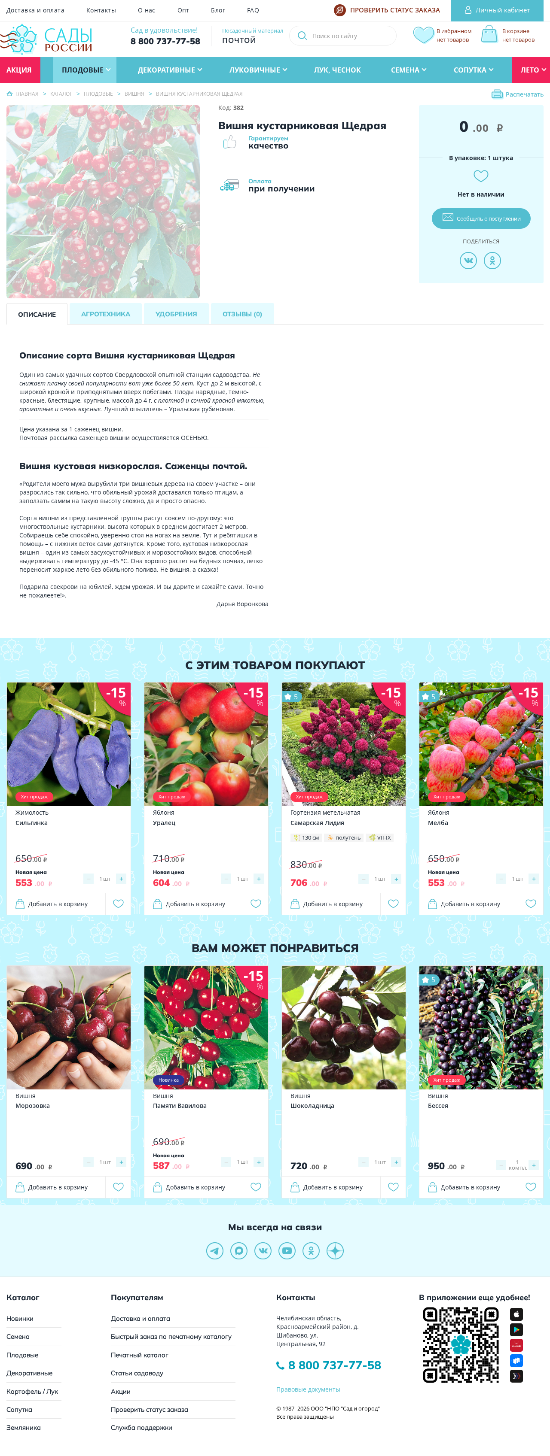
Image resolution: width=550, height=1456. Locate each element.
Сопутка (19, 1409)
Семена (18, 1336)
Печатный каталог (139, 1355)
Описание (37, 314)
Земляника (23, 1427)
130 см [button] (310, 837)
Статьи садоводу (137, 1373)
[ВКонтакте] (468, 260)
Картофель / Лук (32, 1391)
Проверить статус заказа (149, 1409)
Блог (218, 10)
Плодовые (22, 1355)
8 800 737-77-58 (334, 1365)
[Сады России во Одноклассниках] (311, 1250)
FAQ (253, 10)
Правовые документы (308, 1389)
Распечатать (525, 94)
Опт (183, 10)
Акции (121, 1391)
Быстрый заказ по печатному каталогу (171, 1336)
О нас (147, 10)
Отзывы (243, 314)
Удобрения (176, 314)
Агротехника (105, 314)
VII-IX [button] (384, 837)
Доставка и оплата (35, 10)
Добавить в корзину (58, 904)
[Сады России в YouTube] (287, 1250)
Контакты (101, 10)
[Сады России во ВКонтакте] (263, 1250)
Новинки (20, 1318)
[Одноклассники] (492, 260)
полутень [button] (348, 837)
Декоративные (29, 1373)
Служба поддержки (141, 1427)
